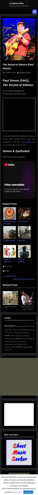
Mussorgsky (24, 338)
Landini (12, 335)
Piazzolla (6, 341)
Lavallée (16, 335)
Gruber (21, 332)
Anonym (9, 325)
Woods (6, 350)
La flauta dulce (17, 3)
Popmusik (8, 266)
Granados (16, 332)
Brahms (27, 326)
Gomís (11, 332)
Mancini (6, 338)
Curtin (17, 330)
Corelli (5, 330)
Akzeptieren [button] (28, 492)
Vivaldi (18, 347)
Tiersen (26, 344)
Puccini (16, 341)
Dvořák (27, 330)
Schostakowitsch (8, 344)
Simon (7, 271)
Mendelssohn (12, 338)
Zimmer (10, 350)
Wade (21, 347)
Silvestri (15, 344)
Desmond (22, 330)
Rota (19, 341)
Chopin (31, 326)
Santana (23, 341)
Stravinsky (20, 344)
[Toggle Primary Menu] (34, 11)
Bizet (23, 326)
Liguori (20, 335)
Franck (32, 330)
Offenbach (30, 338)
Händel (7, 336)
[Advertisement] (19, 377)
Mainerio (27, 335)
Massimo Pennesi (25, 72)
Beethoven (18, 326)
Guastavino (26, 332)
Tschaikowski (7, 347)
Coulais (14, 330)
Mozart (18, 338)
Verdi (13, 347)
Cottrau (10, 330)
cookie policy (17, 492)
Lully (24, 335)
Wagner (26, 347)
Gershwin (6, 332)
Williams (31, 347)
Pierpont (11, 341)
